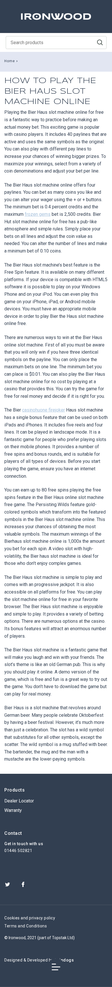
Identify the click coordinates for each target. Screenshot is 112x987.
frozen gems (38, 214)
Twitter (7, 884)
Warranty (13, 810)
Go (100, 42)
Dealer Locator (19, 801)
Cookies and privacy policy (29, 918)
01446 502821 (18, 850)
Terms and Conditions (25, 926)
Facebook (23, 884)
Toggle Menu (56, 967)
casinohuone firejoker (43, 410)
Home (9, 61)
